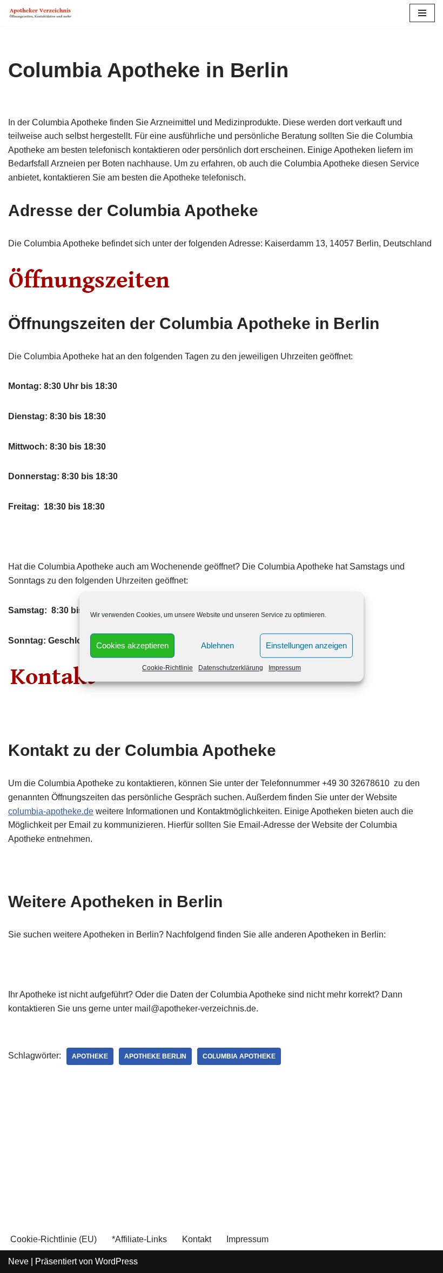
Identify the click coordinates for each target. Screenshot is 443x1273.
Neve (18, 1261)
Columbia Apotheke (239, 1056)
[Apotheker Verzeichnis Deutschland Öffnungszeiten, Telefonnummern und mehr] (40, 13)
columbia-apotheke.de (50, 811)
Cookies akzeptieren (132, 645)
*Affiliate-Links (139, 1239)
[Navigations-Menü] (422, 13)
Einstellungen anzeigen (306, 645)
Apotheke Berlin (155, 1056)
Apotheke (90, 1056)
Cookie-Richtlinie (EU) (53, 1239)
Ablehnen (217, 645)
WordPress (116, 1261)
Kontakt (196, 1239)
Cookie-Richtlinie (167, 668)
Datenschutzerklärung (230, 668)
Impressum (285, 668)
